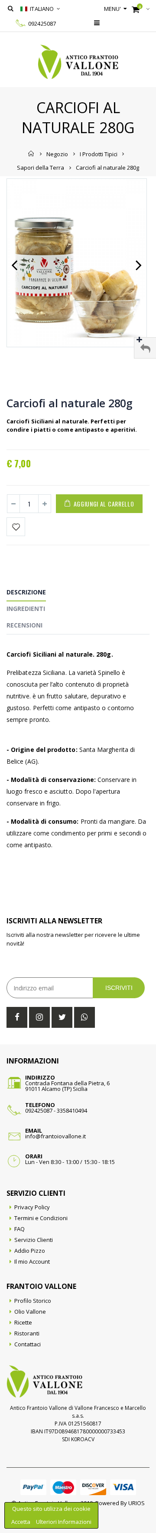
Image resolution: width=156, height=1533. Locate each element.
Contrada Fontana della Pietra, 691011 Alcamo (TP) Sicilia (67, 1086)
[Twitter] (62, 1017)
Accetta (21, 1522)
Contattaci (27, 1344)
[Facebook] (16, 1017)
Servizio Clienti (33, 1240)
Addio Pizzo (29, 1251)
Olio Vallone (30, 1311)
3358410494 (72, 1110)
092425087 (42, 23)
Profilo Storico (32, 1301)
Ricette (23, 1322)
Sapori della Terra (40, 167)
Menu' (112, 9)
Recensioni (24, 625)
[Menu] (97, 22)
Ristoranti (26, 1333)
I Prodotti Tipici (98, 154)
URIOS (136, 1503)
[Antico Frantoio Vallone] (78, 61)
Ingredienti (25, 608)
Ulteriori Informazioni (63, 1522)
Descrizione (26, 592)
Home (31, 153)
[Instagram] (39, 1017)
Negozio (57, 154)
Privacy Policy (32, 1207)
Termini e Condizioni (41, 1218)
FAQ (19, 1229)
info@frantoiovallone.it (55, 1136)
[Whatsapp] (84, 1017)
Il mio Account (32, 1261)
